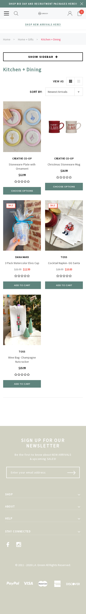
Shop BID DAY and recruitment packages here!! (43, 3)
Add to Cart (22, 285)
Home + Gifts (26, 39)
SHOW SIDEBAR (40, 57)
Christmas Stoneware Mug (64, 164)
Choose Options (22, 190)
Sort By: (36, 92)
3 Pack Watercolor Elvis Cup (22, 263)
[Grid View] (70, 81)
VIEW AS (58, 81)
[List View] (79, 81)
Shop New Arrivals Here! (43, 24)
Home (6, 39)
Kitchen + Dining (51, 39)
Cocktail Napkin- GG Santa (64, 263)
